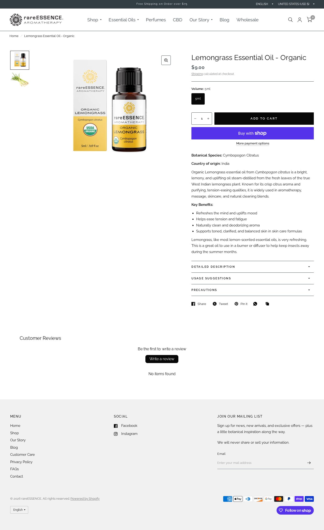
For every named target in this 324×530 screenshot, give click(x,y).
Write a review (161, 359)
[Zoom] (166, 60)
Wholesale (247, 19)
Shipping (197, 74)
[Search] (290, 20)
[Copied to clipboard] (268, 304)
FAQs (14, 469)
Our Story (199, 19)
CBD (177, 19)
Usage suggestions (211, 278)
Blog (224, 19)
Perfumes (156, 19)
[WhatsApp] (256, 304)
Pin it (244, 304)
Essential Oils (122, 19)
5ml (198, 98)
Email (221, 454)
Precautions (204, 290)
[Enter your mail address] (309, 463)
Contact (16, 476)
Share (202, 304)
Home (14, 36)
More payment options (252, 143)
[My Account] (299, 20)
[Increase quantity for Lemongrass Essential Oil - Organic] (208, 118)
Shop (92, 19)
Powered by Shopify (85, 498)
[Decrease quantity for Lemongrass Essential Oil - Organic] (195, 118)
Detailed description (213, 266)
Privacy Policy (21, 462)
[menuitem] (94, 20)
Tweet (223, 304)
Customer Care (22, 454)
